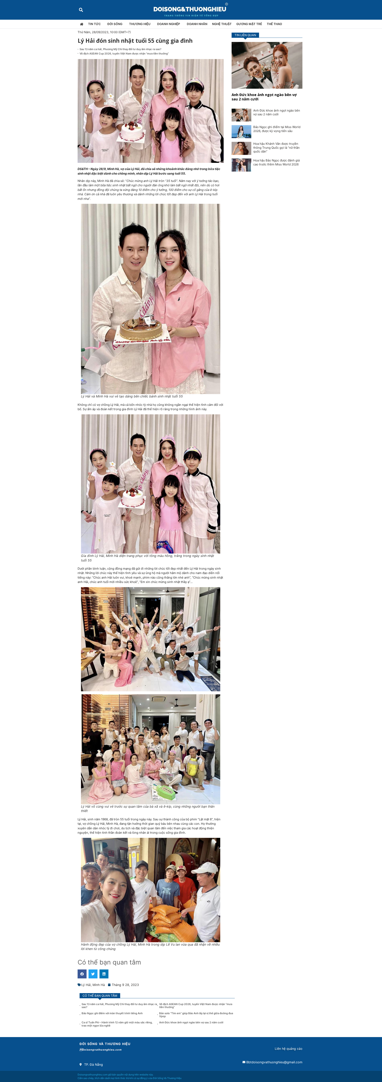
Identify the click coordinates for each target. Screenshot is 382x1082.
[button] (81, 10)
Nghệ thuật (222, 24)
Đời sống (114, 24)
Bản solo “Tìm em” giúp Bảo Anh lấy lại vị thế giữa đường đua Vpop (196, 1015)
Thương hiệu (139, 24)
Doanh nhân (197, 24)
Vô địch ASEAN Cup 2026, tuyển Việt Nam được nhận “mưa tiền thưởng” (124, 53)
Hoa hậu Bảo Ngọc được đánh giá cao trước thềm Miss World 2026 (276, 162)
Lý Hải (86, 985)
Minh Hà (99, 985)
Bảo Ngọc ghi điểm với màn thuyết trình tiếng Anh (112, 1013)
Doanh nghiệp (168, 24)
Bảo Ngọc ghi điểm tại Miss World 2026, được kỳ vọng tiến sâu (276, 129)
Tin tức (94, 24)
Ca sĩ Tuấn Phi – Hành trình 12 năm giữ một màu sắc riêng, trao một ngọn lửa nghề (117, 1024)
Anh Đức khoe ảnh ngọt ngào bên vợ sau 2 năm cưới (264, 96)
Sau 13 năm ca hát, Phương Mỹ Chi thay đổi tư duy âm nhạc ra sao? (120, 49)
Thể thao (274, 24)
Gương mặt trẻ (249, 24)
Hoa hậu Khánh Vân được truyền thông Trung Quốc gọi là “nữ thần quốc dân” (276, 147)
